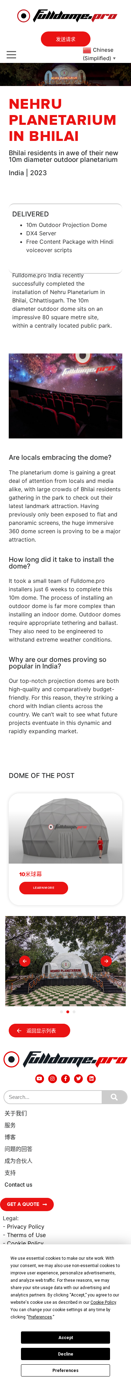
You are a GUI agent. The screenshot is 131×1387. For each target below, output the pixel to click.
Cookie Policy (25, 1243)
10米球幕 (30, 874)
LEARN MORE (43, 888)
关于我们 (16, 1113)
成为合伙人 (18, 1161)
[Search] (114, 1097)
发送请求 (65, 39)
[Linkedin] (91, 1078)
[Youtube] (39, 1078)
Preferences (65, 1370)
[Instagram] (52, 1078)
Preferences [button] (40, 1317)
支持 (10, 1173)
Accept (65, 1337)
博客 (10, 1137)
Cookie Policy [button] (103, 1302)
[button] (24, 961)
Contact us (18, 1184)
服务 (10, 1125)
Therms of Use (26, 1234)
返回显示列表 (41, 1031)
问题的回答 (18, 1149)
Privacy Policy (25, 1226)
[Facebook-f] (65, 1078)
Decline (65, 1354)
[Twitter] (78, 1078)
